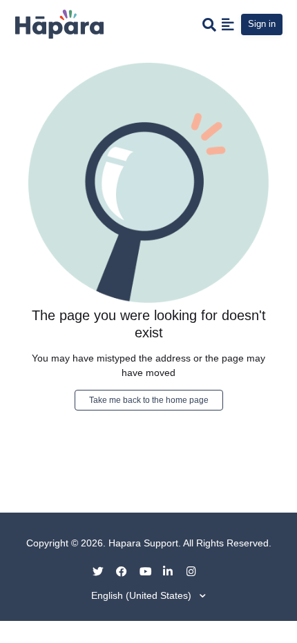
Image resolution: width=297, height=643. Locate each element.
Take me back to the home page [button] (149, 400)
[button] (228, 24)
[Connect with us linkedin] (173, 570)
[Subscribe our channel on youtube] (150, 570)
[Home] (59, 23)
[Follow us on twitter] (103, 570)
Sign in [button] (262, 24)
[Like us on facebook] (126, 570)
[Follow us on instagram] (196, 570)
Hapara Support (143, 542)
